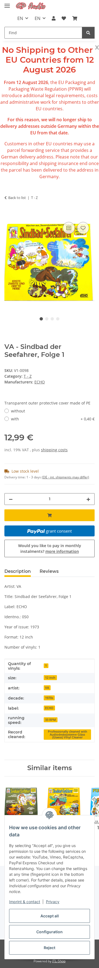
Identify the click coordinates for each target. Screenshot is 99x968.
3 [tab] (52, 318)
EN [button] (20, 18)
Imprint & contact (24, 901)
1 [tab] (41, 318)
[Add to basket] (8, 215)
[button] (54, 18)
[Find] (88, 33)
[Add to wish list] (83, 228)
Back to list (17, 197)
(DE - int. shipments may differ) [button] (65, 477)
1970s (49, 698)
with (53, 418)
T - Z (28, 376)
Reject (49, 947)
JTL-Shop (58, 961)
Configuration (49, 931)
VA (47, 688)
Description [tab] (17, 571)
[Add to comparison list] (69, 228)
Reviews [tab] (49, 571)
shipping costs (54, 449)
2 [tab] (46, 318)
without (18, 411)
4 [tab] (57, 318)
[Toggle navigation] (7, 3)
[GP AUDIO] (31, 6)
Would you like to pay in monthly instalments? (49, 548)
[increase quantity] (88, 499)
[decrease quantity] (11, 499)
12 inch (50, 678)
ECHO (49, 708)
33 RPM (50, 720)
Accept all (49, 916)
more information (62, 551)
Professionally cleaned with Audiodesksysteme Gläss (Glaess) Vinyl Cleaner (67, 734)
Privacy (52, 901)
